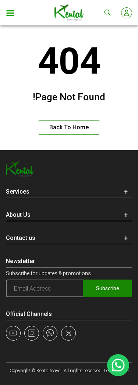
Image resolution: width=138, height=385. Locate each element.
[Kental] (69, 12)
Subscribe (107, 288)
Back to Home (69, 127)
